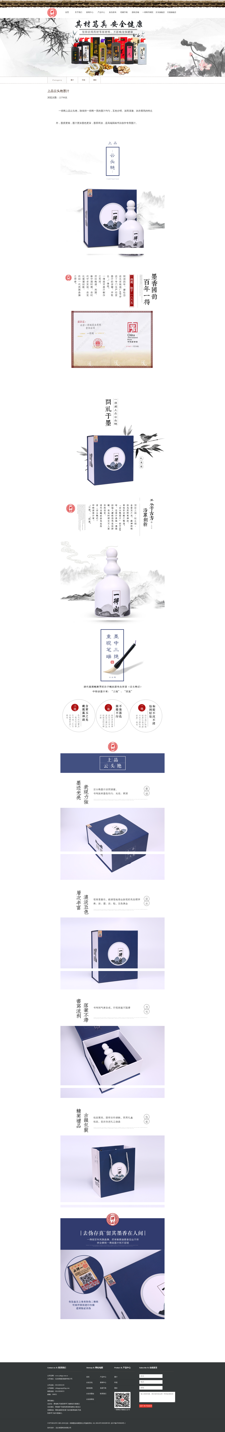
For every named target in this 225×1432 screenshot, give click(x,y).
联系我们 (103, 1394)
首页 (67, 12)
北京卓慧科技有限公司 (63, 1428)
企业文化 (89, 1382)
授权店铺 (135, 12)
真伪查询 (112, 12)
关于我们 (78, 12)
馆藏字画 (124, 12)
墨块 (94, 80)
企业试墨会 (90, 1394)
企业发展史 (90, 1399)
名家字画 (103, 1388)
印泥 (83, 80)
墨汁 (72, 80)
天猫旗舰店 (171, 12)
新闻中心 (89, 12)
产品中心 (101, 12)
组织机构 (89, 1388)
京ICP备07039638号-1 (118, 1423)
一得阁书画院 (147, 12)
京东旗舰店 (160, 12)
